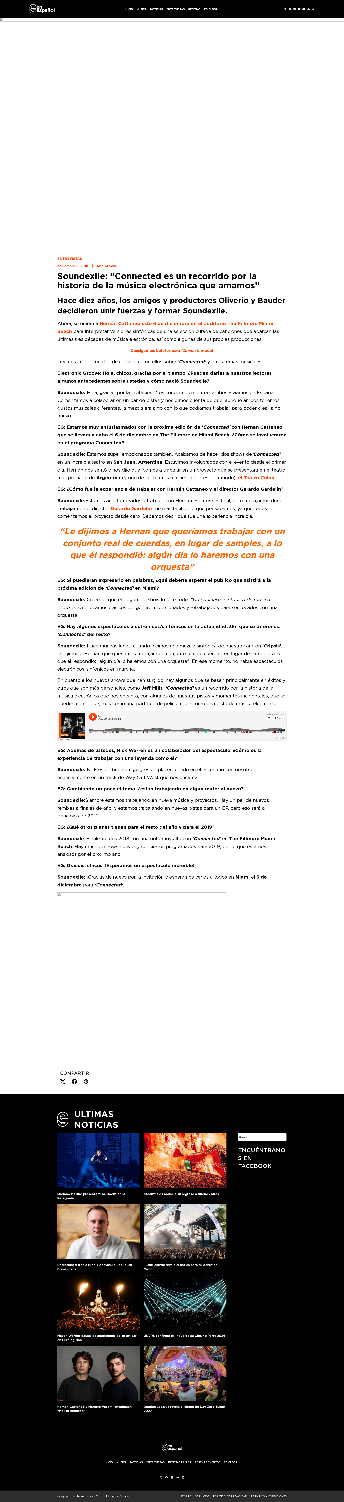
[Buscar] (281, 1137)
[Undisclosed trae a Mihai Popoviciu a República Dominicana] (98, 1231)
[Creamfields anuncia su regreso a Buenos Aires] (185, 1160)
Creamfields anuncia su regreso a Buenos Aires (181, 1194)
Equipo (186, 1496)
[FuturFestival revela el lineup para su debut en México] (185, 1231)
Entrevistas (69, 258)
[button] (62, 1081)
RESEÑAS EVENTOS (207, 1462)
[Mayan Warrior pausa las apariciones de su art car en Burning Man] (98, 1302)
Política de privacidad (230, 1496)
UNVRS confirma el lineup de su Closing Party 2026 (184, 1336)
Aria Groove (107, 266)
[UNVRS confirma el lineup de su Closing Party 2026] (185, 1302)
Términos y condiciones (269, 1496)
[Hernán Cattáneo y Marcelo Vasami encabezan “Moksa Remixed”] (98, 1373)
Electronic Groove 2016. (87, 1496)
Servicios (202, 1496)
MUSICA (121, 1462)
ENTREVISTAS (155, 1462)
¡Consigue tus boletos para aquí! (172, 350)
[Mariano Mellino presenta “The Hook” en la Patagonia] (98, 1160)
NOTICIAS (136, 1462)
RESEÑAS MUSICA (179, 1462)
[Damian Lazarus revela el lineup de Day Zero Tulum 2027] (185, 1373)
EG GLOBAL (231, 1462)
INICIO (109, 1462)
